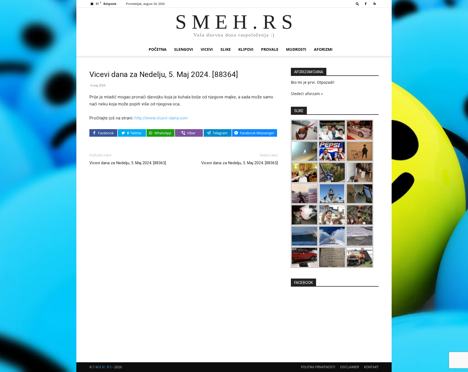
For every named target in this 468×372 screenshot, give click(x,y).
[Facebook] (366, 4)
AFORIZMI (323, 49)
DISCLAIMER (349, 367)
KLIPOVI (245, 49)
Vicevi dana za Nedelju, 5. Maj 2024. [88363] (127, 162)
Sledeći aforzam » (307, 93)
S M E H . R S (102, 367)
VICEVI (207, 49)
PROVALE (269, 49)
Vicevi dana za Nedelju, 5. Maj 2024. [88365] (239, 162)
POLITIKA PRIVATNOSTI (318, 367)
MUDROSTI (296, 49)
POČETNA (158, 49)
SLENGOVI (183, 49)
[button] (357, 4)
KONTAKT (371, 367)
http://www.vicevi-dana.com (161, 117)
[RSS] (374, 4)
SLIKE (225, 49)
